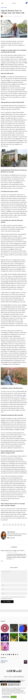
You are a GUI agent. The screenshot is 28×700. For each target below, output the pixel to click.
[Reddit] (21, 525)
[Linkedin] (15, 525)
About (22, 681)
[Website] (14, 538)
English (24, 395)
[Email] (24, 525)
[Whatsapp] (18, 525)
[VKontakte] (15, 654)
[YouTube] (9, 654)
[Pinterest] (12, 525)
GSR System (4, 7)
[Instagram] (10, 538)
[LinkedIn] (12, 538)
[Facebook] (4, 525)
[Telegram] (13, 654)
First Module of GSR (11, 680)
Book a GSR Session (21, 680)
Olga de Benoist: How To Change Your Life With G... (13, 550)
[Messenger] (7, 525)
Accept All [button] (14, 696)
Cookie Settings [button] (6, 696)
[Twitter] (9, 525)
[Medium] (11, 654)
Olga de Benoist (11, 532)
